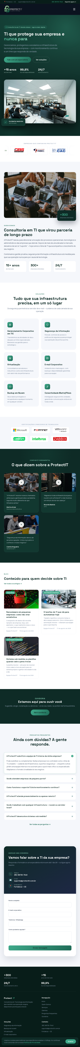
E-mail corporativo (15, 910)
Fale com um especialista (17, 60)
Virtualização (8, 1031)
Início (43, 1001)
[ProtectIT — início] (13, 9)
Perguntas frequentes (49, 1013)
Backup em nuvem (10, 1028)
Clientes (45, 1010)
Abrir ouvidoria (40, 712)
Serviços (45, 1007)
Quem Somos (46, 1004)
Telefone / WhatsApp (16, 920)
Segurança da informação (13, 1025)
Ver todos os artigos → (13, 583)
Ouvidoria (45, 1016)
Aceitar (70, 1041)
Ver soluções (41, 60)
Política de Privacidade (32, 1042)
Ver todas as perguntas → (40, 824)
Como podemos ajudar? (17, 929)
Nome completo (14, 900)
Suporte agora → (70, 2)
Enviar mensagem (40, 948)
